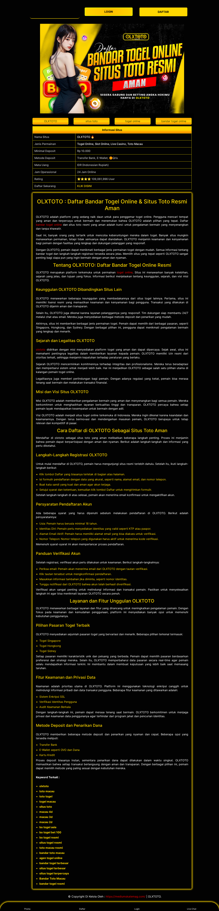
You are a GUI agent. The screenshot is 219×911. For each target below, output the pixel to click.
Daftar (82, 909)
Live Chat (191, 909)
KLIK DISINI (84, 186)
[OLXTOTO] (55, 11)
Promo (27, 909)
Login (137, 909)
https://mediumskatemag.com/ (125, 896)
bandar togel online (49, 224)
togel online (125, 272)
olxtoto (40, 349)
